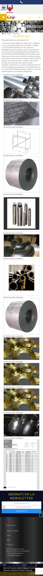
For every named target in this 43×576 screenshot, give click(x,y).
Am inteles (34, 573)
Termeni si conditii (12, 531)
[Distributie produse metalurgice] (22, 87)
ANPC (8, 540)
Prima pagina (7, 33)
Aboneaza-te (21, 511)
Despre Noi (16, 33)
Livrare (9, 535)
